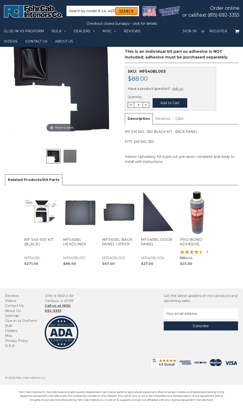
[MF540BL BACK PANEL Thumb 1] (70, 156)
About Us (64, 41)
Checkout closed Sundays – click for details (121, 23)
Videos (11, 41)
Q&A (179, 118)
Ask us (177, 89)
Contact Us (36, 41)
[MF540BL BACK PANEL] (53, 156)
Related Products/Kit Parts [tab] (34, 179)
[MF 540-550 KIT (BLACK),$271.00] (41, 228)
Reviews (132, 31)
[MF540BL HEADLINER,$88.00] (80, 228)
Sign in (189, 31)
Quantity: (135, 97)
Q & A (9, 346)
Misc (107, 31)
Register (218, 31)
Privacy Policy (16, 341)
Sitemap (12, 316)
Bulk (56, 31)
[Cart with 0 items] (237, 31)
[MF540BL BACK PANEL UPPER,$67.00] (119, 228)
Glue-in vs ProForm (24, 31)
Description (139, 118)
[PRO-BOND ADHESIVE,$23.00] (197, 228)
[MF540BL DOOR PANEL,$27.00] (158, 228)
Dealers (82, 31)
